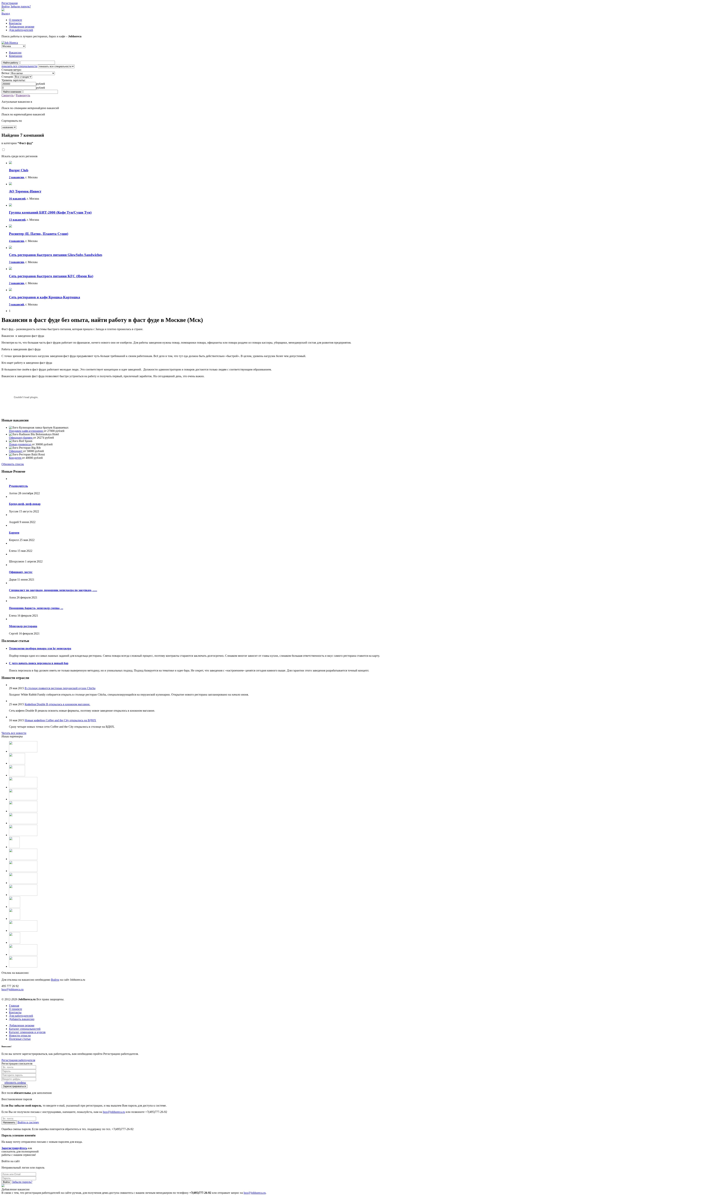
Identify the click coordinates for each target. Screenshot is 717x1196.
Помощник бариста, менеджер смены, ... (36, 608)
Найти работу (10, 62)
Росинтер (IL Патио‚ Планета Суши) (38, 234)
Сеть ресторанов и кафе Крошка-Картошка (44, 297)
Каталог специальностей (25, 1028)
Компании (15, 56)
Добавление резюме (21, 26)
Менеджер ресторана (23, 626)
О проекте (15, 19)
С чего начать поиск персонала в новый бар (38, 663)
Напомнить (9, 1122)
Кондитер (15, 457)
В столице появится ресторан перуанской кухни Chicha (60, 688)
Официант (16, 451)
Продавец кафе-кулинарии (26, 430)
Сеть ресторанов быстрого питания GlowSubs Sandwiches (55, 255)
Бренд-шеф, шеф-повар (25, 503)
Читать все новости (13, 733)
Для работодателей (21, 30)
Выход (5, 13)
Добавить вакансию (21, 1019)
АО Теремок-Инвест (25, 191)
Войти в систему (28, 1122)
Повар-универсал (20, 444)
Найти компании (12, 91)
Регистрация (9, 3)
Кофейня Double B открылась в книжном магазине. (57, 704)
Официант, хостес (20, 572)
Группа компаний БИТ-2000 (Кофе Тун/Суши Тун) (50, 212)
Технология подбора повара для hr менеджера (40, 648)
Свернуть (7, 95)
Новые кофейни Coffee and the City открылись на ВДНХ (60, 720)
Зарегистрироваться (14, 1086)
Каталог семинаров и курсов (27, 1032)
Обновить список (12, 464)
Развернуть (23, 95)
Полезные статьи (20, 1038)
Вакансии (15, 52)
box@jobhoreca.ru (12, 989)
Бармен (14, 532)
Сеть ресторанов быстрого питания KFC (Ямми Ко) (51, 276)
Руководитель (18, 486)
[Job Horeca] (9, 42)
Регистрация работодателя (18, 1060)
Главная (14, 1005)
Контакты (15, 23)
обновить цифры (15, 1082)
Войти (5, 6)
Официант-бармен (21, 437)
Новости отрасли (20, 1035)
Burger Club (18, 170)
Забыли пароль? (20, 6)
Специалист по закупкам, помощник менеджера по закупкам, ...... (53, 590)
